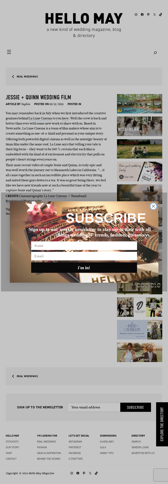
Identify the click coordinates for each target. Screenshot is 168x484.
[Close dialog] (153, 206)
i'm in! (84, 267)
